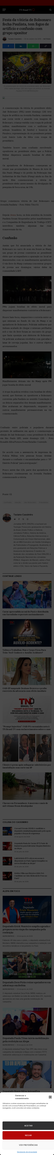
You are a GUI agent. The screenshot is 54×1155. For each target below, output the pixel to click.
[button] (50, 1097)
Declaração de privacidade (27, 1152)
